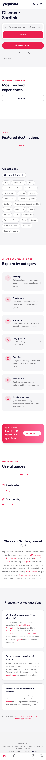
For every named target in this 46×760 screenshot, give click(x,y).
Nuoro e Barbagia (11, 225)
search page (11, 675)
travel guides (25, 575)
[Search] (41, 4)
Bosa (24, 220)
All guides (22, 474)
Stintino (7, 209)
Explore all (22, 98)
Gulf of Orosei (34, 634)
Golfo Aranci (9, 193)
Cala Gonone (9, 199)
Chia (31, 209)
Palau (31, 182)
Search (23, 34)
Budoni (22, 193)
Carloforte (27, 215)
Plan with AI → (24, 45)
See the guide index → (11, 491)
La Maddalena (9, 53)
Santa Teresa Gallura (12, 188)
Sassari (33, 220)
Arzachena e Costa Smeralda (27, 204)
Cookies (26, 751)
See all (21, 146)
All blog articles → (9, 505)
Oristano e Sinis (10, 220)
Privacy (11, 751)
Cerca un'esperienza (25, 716)
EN (37, 4)
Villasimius (19, 209)
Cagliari (7, 204)
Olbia (20, 53)
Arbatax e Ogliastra (27, 199)
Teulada (7, 215)
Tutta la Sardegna (11, 231)
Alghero (30, 53)
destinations (31, 571)
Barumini (26, 225)
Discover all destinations (12, 175)
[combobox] (25, 27)
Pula (17, 215)
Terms (19, 751)
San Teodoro (30, 188)
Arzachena (10, 631)
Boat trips (7, 58)
